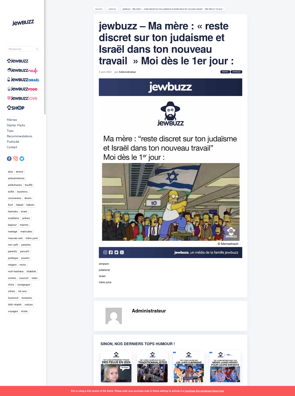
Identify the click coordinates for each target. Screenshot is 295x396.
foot (10, 205)
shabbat (31, 271)
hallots (30, 205)
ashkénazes (15, 185)
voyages (13, 311)
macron (24, 225)
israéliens (13, 218)
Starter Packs (16, 125)
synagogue (23, 284)
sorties (12, 278)
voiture (29, 304)
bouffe (29, 185)
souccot (24, 278)
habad (19, 205)
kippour (12, 225)
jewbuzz (112, 8)
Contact (12, 147)
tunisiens (27, 298)
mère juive (32, 238)
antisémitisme (16, 178)
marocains (26, 231)
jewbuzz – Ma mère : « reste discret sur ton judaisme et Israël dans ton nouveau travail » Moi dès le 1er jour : (166, 42)
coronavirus (14, 198)
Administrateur (127, 72)
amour (19, 172)
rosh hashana (15, 271)
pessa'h (24, 251)
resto (23, 265)
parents (12, 251)
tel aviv (22, 291)
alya (10, 172)
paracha (25, 245)
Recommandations (19, 136)
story (11, 284)
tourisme (13, 298)
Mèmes (12, 120)
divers (28, 198)
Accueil (98, 8)
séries (11, 291)
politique (13, 258)
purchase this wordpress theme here (204, 390)
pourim (25, 258)
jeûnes (26, 218)
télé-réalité (15, 304)
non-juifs (13, 245)
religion (12, 265)
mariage (12, 231)
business (22, 192)
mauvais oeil (15, 238)
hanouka (13, 211)
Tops (10, 131)
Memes (225, 72)
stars (35, 278)
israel (24, 211)
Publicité (13, 142)
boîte (11, 192)
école (24, 311)
